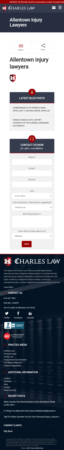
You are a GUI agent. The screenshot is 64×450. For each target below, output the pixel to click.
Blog (5, 384)
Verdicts (7, 378)
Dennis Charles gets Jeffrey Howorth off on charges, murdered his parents (31, 123)
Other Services (10, 390)
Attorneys (8, 381)
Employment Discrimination (15, 360)
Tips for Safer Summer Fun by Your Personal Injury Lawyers (31, 417)
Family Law (8, 357)
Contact (7, 387)
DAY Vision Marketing (35, 448)
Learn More (8, 287)
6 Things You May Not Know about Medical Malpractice (29, 411)
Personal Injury (10, 354)
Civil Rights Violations (13, 363)
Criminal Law (9, 351)
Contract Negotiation (12, 366)
